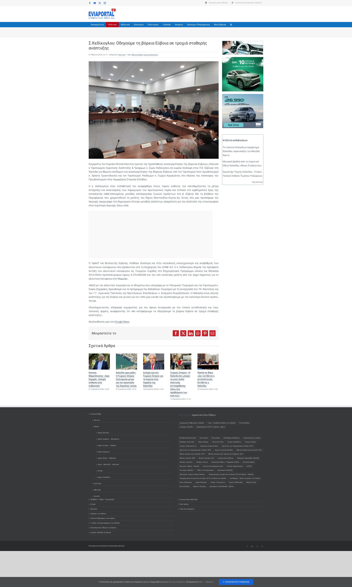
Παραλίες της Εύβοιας (98, 514)
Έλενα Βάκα (216, 438)
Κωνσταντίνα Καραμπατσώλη (213, 466)
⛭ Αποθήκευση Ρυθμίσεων (236, 582)
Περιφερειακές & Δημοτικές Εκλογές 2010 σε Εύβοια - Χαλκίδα (231, 474)
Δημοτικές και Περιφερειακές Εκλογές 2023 (195, 450)
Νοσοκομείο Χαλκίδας (225, 470)
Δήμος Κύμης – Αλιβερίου (107, 458)
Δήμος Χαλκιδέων (104, 477)
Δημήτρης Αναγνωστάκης (209, 446)
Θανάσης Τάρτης (202, 462)
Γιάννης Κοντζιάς (218, 442)
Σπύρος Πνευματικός (217, 482)
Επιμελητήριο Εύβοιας (225, 458)
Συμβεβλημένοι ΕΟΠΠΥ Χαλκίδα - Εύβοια (210, 427)
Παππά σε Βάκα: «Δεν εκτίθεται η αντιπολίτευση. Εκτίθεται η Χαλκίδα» (206, 379)
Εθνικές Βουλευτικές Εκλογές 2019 (192, 454)
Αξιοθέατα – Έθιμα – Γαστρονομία (102, 499)
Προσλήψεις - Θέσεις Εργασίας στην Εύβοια (245, 478)
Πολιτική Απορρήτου (187, 509)
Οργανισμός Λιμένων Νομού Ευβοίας (192, 474)
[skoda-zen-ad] (242, 59)
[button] (231, 24)
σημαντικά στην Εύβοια (203, 415)
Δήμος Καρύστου (104, 452)
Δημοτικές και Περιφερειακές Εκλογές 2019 (237, 446)
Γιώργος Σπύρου (250, 442)
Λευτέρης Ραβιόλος (187, 470)
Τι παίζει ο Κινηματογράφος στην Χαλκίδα (105, 523)
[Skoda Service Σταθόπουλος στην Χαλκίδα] (242, 43)
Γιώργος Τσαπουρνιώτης (188, 446)
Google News (122, 321)
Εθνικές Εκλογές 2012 (206, 458)
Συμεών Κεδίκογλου (236, 482)
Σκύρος (100, 471)
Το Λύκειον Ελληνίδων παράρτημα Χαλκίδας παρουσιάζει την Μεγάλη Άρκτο (241, 151)
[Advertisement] (213, 13)
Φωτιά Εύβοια (184, 486)
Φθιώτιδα (97, 490)
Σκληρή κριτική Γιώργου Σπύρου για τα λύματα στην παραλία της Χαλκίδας (153, 379)
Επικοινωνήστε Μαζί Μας (189, 499)
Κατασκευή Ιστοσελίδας (98, 546)
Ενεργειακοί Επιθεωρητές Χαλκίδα (192, 423)
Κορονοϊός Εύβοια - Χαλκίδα (189, 466)
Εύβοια (96, 426)
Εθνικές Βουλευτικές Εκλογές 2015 (249, 450)
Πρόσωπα (93, 509)
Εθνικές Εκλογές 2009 (187, 458)
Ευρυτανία (97, 483)
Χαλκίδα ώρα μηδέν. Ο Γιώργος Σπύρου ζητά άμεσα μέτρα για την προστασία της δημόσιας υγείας (126, 379)
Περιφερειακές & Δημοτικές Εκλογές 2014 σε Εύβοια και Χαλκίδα (203, 478)
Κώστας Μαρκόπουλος (235, 466)
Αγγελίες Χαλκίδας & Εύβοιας (100, 532)
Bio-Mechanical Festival (188, 438)
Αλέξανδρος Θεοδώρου (231, 438)
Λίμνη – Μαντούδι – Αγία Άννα (108, 464)
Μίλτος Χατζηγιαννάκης (205, 470)
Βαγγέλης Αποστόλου (187, 442)
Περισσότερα (257, 182)
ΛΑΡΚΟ (249, 466)
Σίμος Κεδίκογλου (151, 55)
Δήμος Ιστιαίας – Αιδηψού (107, 445)
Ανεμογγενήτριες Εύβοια (251, 438)
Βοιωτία (97, 420)
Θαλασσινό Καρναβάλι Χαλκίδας (248, 458)
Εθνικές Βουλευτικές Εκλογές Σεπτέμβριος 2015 (225, 454)
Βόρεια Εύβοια (137, 55)
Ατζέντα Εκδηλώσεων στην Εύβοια (102, 518)
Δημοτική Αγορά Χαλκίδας (224, 450)
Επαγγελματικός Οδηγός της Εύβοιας (103, 528)
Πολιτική (121, 55)
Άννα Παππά (204, 438)
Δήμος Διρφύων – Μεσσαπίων (108, 439)
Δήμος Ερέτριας (103, 433)
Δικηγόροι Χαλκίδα (187, 427)
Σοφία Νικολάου (201, 482)
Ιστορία (92, 504)
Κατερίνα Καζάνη (249, 462)
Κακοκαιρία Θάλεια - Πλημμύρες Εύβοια (225, 462)
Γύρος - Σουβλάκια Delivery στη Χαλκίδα (221, 423)
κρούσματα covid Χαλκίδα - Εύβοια (221, 486)
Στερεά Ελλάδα (95, 414)
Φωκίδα (96, 496)
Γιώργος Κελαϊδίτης (234, 442)
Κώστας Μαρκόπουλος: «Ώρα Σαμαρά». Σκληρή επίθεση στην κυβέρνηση (99, 379)
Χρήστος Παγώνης (199, 486)
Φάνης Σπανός (251, 482)
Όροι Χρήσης (184, 504)
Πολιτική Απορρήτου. (177, 582)
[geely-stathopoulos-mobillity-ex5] (242, 96)
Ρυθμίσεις (209, 582)
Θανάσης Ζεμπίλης (186, 462)
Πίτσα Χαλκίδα (245, 423)
